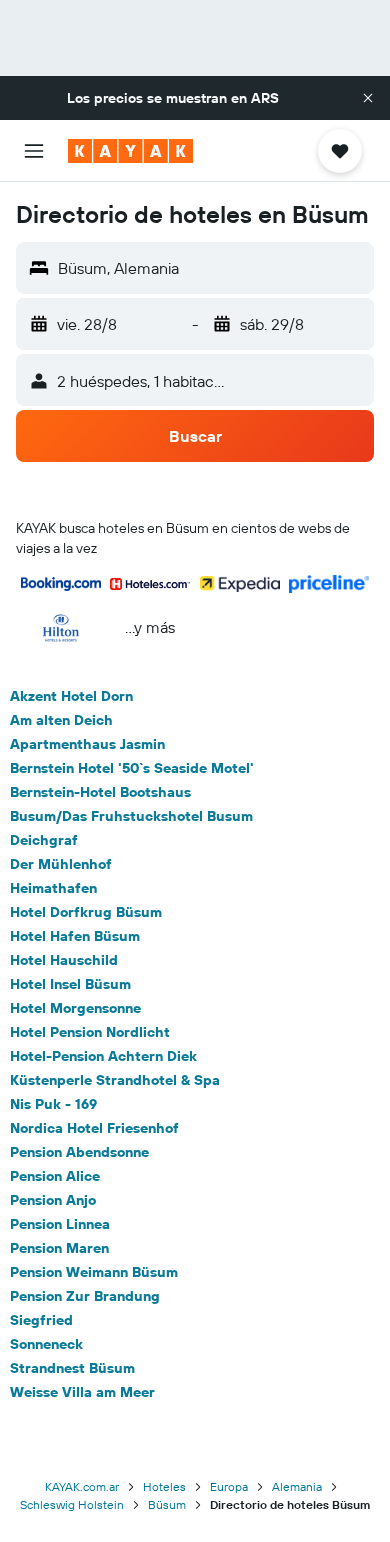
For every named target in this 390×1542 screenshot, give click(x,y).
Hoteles (164, 1486)
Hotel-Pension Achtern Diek (103, 1056)
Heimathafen (53, 888)
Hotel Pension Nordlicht (90, 1032)
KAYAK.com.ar (82, 1486)
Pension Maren (59, 1248)
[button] (368, 98)
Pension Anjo (53, 1200)
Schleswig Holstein (72, 1504)
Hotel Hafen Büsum (75, 936)
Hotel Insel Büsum (70, 984)
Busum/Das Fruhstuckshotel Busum (131, 816)
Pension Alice (55, 1176)
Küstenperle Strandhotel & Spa (115, 1080)
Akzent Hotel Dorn (71, 696)
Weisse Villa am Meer (82, 1392)
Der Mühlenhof (61, 864)
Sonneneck (46, 1344)
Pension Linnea (60, 1224)
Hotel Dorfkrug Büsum (86, 912)
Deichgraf (44, 840)
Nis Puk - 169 (53, 1104)
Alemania (297, 1486)
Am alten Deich (61, 720)
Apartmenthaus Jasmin (87, 744)
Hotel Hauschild (64, 960)
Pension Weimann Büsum (94, 1272)
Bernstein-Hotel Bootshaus (100, 792)
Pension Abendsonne (79, 1152)
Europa (229, 1486)
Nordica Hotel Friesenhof (94, 1128)
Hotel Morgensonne (75, 1008)
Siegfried (41, 1320)
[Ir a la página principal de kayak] (130, 151)
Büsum (167, 1504)
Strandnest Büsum (72, 1368)
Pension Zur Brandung (85, 1296)
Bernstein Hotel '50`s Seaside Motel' (132, 768)
